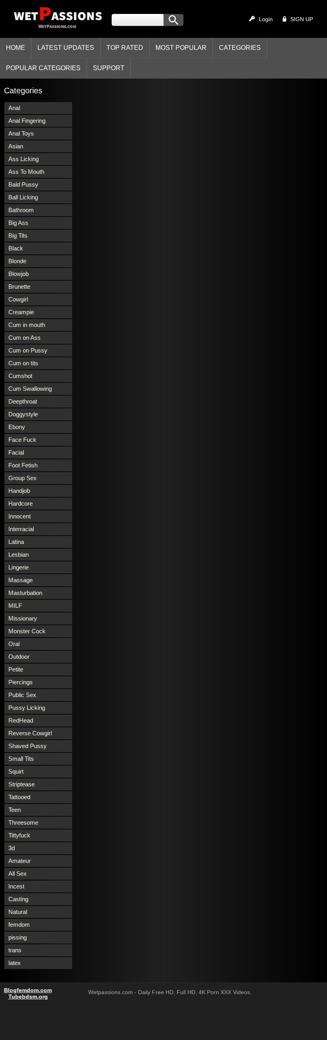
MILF (15, 605)
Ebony (16, 426)
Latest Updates (65, 47)
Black (15, 248)
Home (15, 47)
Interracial (21, 529)
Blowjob (18, 273)
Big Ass (18, 222)
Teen (14, 809)
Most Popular (181, 47)
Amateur (19, 860)
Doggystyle (23, 414)
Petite (15, 669)
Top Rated (124, 47)
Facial (16, 452)
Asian (15, 146)
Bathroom (21, 210)
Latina (16, 541)
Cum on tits (23, 363)
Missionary (22, 618)
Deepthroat (22, 401)
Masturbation (25, 592)
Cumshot (20, 375)
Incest (16, 886)
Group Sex (22, 478)
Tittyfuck (19, 835)
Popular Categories (43, 68)
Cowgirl (18, 299)
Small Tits (21, 758)
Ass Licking (23, 159)
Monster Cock (26, 631)
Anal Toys (21, 133)
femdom (19, 924)
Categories (240, 47)
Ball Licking (23, 197)
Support (108, 68)
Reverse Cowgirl (30, 733)
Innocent (19, 516)
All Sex (17, 873)
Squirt (16, 771)
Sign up (301, 19)
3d (11, 848)
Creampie (21, 312)
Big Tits (18, 235)
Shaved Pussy (27, 746)
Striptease (21, 784)
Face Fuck (22, 439)
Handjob (19, 490)
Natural (17, 911)
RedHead (20, 720)
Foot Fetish (22, 465)
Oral (14, 643)
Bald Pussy (23, 184)
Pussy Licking (26, 707)
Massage (20, 580)
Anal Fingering (26, 120)
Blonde (17, 261)
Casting (18, 899)
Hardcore (20, 503)
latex (14, 962)
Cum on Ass (24, 337)
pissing (17, 937)
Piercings (20, 682)
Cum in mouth (26, 324)
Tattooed (19, 797)
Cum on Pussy (27, 350)
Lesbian (18, 554)
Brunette (19, 286)
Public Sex (22, 694)
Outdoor (19, 656)
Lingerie (18, 567)
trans (15, 950)
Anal (14, 107)
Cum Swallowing (30, 388)
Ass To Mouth (26, 171)
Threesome (23, 822)
